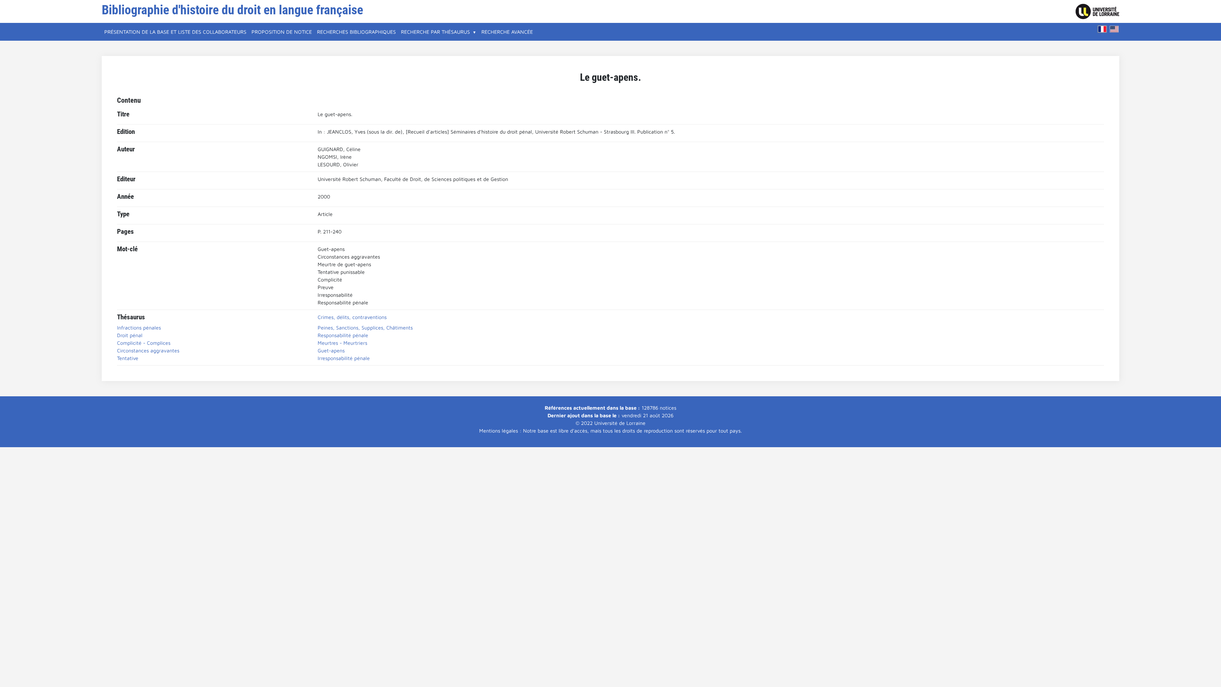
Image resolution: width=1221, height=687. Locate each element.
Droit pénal (129, 335)
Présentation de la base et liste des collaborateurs (175, 32)
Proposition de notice (282, 32)
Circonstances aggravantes (148, 350)
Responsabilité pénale (343, 335)
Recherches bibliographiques (356, 32)
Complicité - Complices (143, 343)
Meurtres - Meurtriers (342, 343)
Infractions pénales (139, 327)
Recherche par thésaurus (435, 32)
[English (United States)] (1114, 29)
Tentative (127, 358)
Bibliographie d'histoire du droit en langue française (232, 10)
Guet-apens (331, 350)
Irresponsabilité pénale (344, 358)
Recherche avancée (507, 32)
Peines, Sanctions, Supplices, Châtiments (365, 327)
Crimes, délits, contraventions (352, 317)
